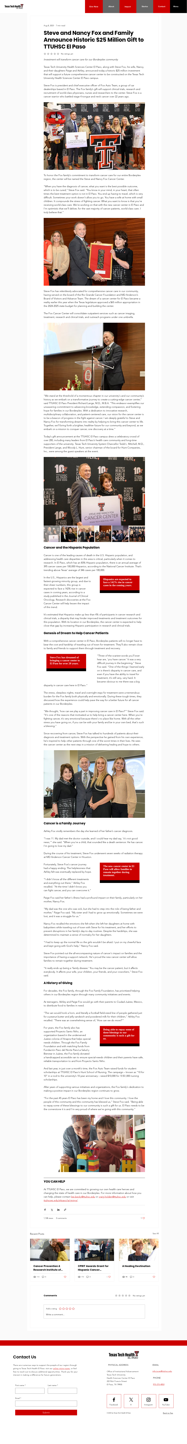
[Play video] (94, 1135)
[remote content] (121, 587)
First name (20, 1378)
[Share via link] (65, 1202)
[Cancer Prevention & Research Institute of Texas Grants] (50, 1242)
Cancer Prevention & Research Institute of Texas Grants (47, 1260)
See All (156, 1226)
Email (18, 1391)
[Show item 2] (69, 534)
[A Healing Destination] (139, 1242)
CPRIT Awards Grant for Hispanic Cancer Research (93, 1260)
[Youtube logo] (166, 1392)
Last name (53, 1378)
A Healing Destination (136, 1258)
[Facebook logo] (114, 1392)
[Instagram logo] (148, 1392)
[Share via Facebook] (45, 1202)
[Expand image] (94, 491)
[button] (175, 6)
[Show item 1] (52, 534)
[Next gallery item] (141, 491)
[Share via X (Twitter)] (51, 1202)
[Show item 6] (137, 534)
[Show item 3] (86, 534)
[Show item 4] (103, 534)
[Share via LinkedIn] (58, 1202)
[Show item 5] (120, 534)
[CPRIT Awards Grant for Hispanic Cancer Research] (94, 1242)
